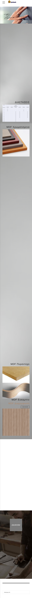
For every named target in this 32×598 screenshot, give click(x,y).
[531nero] (16, 176)
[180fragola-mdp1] (16, 210)
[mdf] (16, 43)
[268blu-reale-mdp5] (16, 311)
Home (12, 562)
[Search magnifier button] (28, 592)
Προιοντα (18, 562)
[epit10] (22, 16)
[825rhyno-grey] (16, 345)
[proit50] (22, 10)
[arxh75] (9, 10)
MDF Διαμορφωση (19, 403)
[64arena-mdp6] (16, 277)
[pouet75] (9, 16)
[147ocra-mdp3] (16, 243)
